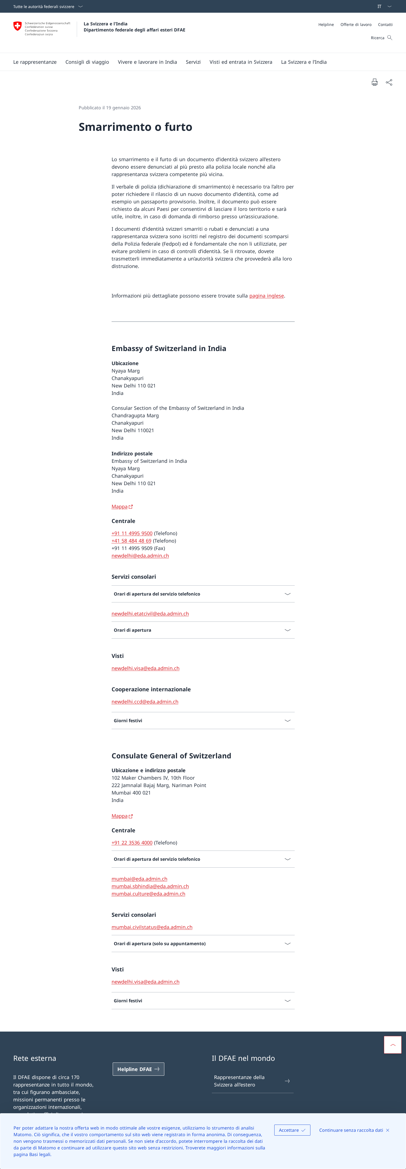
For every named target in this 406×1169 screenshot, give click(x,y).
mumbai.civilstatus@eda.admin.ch (152, 927)
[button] (35, 62)
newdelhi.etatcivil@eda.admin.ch (150, 613)
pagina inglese (266, 295)
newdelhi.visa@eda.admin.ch (146, 668)
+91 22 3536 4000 (132, 842)
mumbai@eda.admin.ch (139, 878)
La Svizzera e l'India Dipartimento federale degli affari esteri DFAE (134, 27)
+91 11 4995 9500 (132, 533)
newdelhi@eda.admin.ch (140, 555)
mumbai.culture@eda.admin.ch (148, 893)
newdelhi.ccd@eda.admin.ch (145, 701)
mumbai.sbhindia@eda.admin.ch (150, 886)
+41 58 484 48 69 (131, 540)
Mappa (120, 506)
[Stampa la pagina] (374, 82)
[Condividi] (389, 82)
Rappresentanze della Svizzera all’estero (239, 1081)
